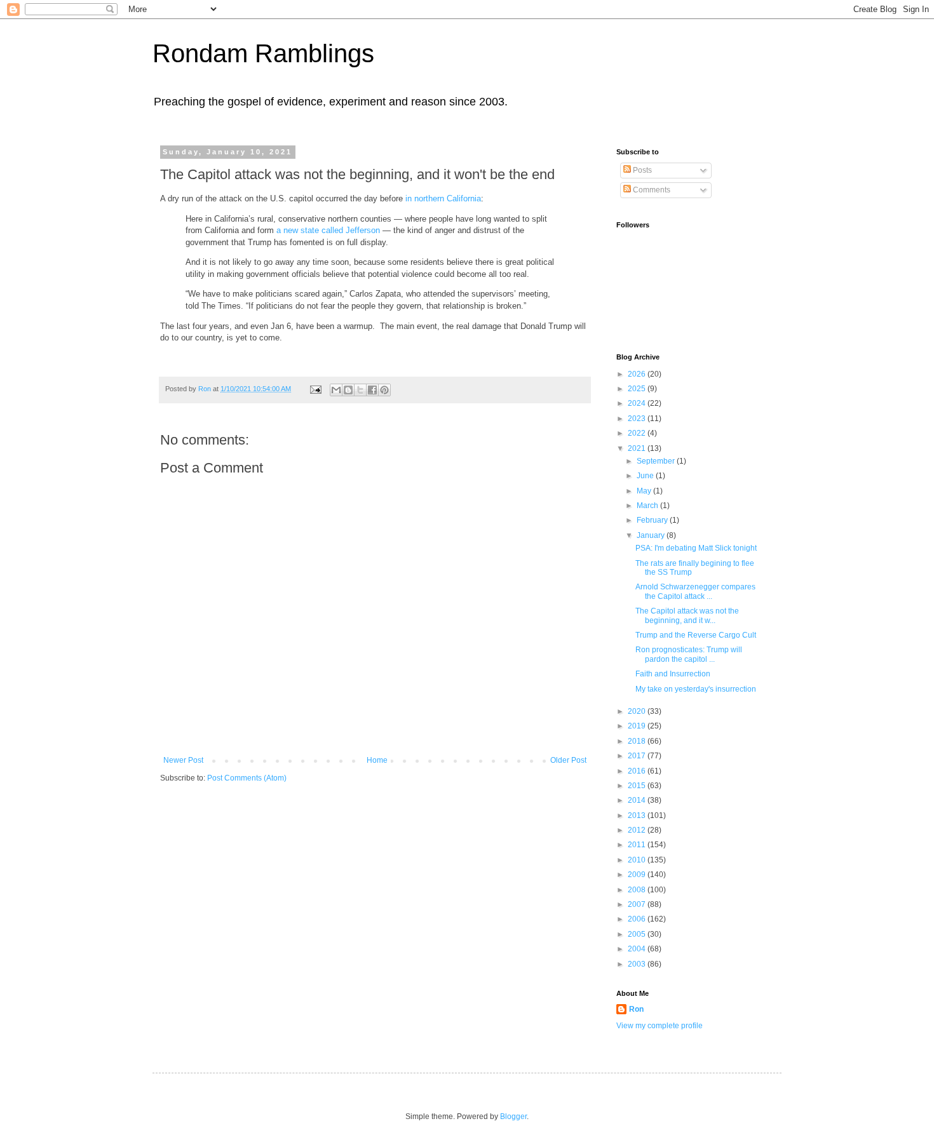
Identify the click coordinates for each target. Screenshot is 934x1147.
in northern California (443, 198)
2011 (637, 844)
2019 (637, 725)
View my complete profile (659, 1025)
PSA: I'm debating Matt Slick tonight (696, 548)
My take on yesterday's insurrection (695, 689)
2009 (637, 874)
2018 (637, 741)
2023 (637, 418)
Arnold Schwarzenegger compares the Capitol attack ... (695, 591)
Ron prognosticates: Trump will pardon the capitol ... (688, 654)
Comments (650, 189)
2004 (637, 948)
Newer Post (183, 760)
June (646, 475)
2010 (637, 859)
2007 (637, 904)
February (653, 520)
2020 (637, 711)
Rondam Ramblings (263, 53)
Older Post (568, 760)
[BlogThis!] (348, 390)
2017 (637, 755)
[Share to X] (360, 390)
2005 (637, 934)
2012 (637, 830)
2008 (637, 889)
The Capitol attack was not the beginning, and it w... (687, 615)
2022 (637, 433)
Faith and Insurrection (672, 673)
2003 (637, 964)
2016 (637, 771)
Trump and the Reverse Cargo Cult (695, 635)
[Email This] (336, 390)
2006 (637, 919)
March (648, 505)
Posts (641, 170)
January (652, 535)
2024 (637, 403)
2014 (637, 800)
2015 (637, 785)
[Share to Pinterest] (384, 390)
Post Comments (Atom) (247, 778)
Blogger (513, 1116)
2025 (637, 388)
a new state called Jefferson (328, 230)
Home (377, 760)
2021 (637, 448)
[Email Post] (315, 388)
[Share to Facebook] (372, 390)
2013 (637, 815)
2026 (637, 374)
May (645, 490)
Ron (636, 1009)
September (657, 461)
